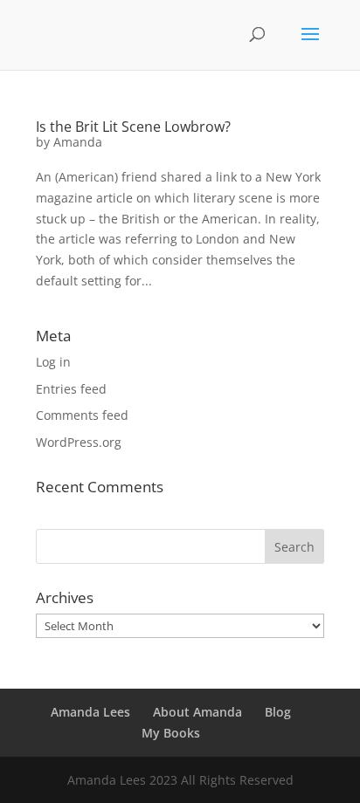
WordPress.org (78, 442)
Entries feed (71, 389)
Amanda (77, 142)
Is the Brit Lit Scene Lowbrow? (133, 126)
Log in (53, 361)
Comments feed (82, 415)
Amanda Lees (90, 711)
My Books (171, 732)
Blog (278, 711)
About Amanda (197, 711)
